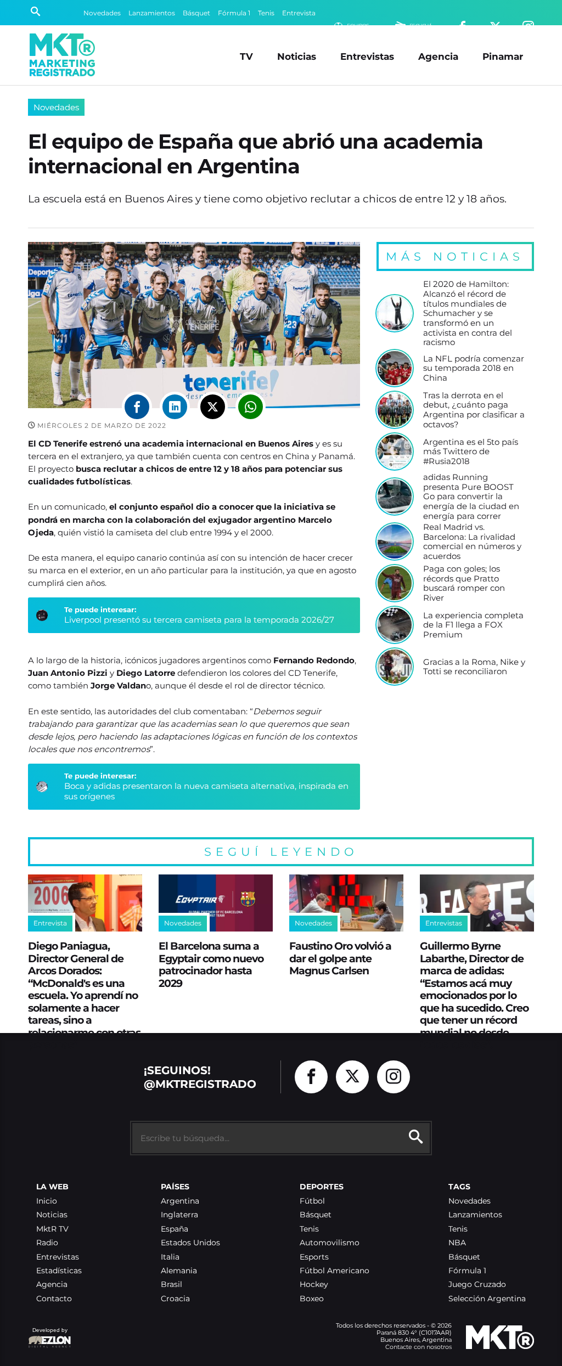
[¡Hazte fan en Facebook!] (311, 1076)
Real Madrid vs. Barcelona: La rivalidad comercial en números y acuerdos (472, 541)
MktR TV (52, 1229)
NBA (457, 1243)
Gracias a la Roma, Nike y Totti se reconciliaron (474, 666)
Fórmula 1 (234, 13)
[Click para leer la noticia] (394, 313)
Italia (170, 1257)
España (174, 1229)
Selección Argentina (487, 1299)
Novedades (102, 13)
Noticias (296, 56)
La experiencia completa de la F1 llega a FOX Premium (473, 625)
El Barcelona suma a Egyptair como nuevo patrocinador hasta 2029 (211, 964)
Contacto (54, 1299)
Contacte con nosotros (418, 1347)
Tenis (266, 13)
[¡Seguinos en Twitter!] (352, 1076)
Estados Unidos (190, 1243)
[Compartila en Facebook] (137, 407)
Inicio (46, 1201)
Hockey (314, 1284)
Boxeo (312, 1299)
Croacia (175, 1299)
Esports (314, 1257)
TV (246, 56)
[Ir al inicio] (62, 54)
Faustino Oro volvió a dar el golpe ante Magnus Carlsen (340, 958)
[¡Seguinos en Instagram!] (393, 1076)
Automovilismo (329, 1243)
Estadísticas (59, 1271)
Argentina (180, 1201)
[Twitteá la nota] (213, 407)
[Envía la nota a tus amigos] (250, 407)
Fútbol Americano (334, 1271)
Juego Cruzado (477, 1284)
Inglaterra (179, 1215)
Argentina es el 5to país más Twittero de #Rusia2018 (470, 451)
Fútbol (312, 1201)
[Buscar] (35, 12)
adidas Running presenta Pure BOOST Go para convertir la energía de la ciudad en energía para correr (471, 496)
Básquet (196, 13)
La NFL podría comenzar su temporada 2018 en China (473, 368)
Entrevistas (367, 56)
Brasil (171, 1284)
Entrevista (299, 13)
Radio (47, 1243)
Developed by (48, 1335)
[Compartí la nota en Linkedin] (175, 407)
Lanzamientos (151, 13)
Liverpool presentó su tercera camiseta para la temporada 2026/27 (199, 619)
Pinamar (502, 56)
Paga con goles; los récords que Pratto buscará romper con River (464, 583)
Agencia (438, 56)
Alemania (179, 1271)
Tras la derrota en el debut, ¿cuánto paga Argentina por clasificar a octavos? (474, 410)
